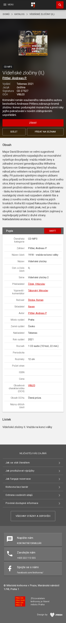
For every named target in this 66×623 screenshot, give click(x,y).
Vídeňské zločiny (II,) (41, 14)
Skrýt (52, 231)
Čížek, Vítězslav (36, 284)
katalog (19, 14)
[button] (33, 43)
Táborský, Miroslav (38, 290)
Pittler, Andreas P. (14, 78)
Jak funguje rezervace (18, 478)
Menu (8, 4)
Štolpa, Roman (35, 300)
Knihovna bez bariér (17, 486)
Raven (31, 306)
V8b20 (31, 385)
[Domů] (33, 5)
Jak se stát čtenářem (18, 462)
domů (6, 14)
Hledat (59, 5)
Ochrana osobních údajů (19, 495)
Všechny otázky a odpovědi (33, 516)
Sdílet (13, 131)
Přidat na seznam (45, 131)
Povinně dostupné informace (22, 503)
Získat (33, 122)
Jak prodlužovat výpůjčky (20, 470)
